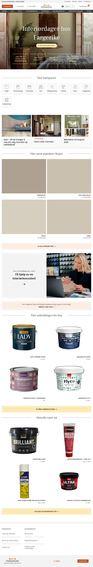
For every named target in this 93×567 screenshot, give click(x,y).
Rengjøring (86, 91)
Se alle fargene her (46, 246)
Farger (4, 11)
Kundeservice (87, 1)
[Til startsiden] (46, 6)
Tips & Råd (32, 6)
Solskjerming (6, 104)
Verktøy (63, 91)
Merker (80, 1)
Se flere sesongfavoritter (46, 512)
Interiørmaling (32, 11)
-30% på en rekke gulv (37, 59)
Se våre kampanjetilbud (45, 409)
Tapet (20, 11)
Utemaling (45, 11)
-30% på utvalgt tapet (55, 59)
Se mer (89, 11)
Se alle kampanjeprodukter (46, 46)
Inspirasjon (20, 6)
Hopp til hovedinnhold (7, 1)
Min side (74, 1)
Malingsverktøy (59, 11)
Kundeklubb (7, 6)
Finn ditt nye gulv (45, 307)
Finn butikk (67, 1)
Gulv (12, 11)
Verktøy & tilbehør (76, 11)
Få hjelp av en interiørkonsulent (24, 276)
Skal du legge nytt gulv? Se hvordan (72, 59)
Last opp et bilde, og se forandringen (20, 59)
